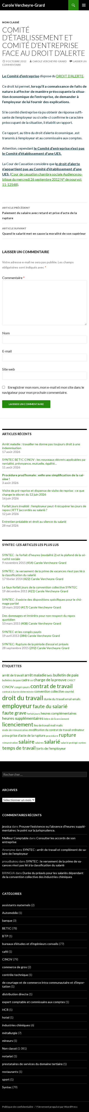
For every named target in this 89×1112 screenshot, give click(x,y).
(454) (29, 563)
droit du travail (22, 697)
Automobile (10, 913)
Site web (8, 369)
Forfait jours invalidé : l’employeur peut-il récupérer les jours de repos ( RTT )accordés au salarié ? (44, 508)
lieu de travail (42, 725)
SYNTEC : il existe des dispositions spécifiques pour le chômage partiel (42, 601)
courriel (69, 691)
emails (76, 699)
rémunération (10, 742)
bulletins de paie (11, 680)
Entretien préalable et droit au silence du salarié (34, 521)
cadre (25, 680)
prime (6, 735)
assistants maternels (16, 905)
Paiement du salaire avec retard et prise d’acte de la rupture (39, 213)
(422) (26, 579)
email (68, 699)
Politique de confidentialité (17, 1106)
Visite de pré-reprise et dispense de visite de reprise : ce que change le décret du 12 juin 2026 (43, 492)
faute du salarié (50, 706)
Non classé (10, 22)
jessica (6, 826)
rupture (67, 735)
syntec (82, 742)
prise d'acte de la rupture (27, 735)
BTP (5, 936)
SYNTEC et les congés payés (21, 632)
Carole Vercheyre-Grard (23, 5)
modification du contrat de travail (50, 730)
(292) (32, 648)
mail (53, 725)
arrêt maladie (35, 675)
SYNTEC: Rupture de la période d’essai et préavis (35, 644)
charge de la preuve (50, 680)
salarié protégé (69, 742)
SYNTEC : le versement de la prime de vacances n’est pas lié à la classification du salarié (43, 573)
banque (7, 920)
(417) (24, 607)
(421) (31, 591)
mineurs (7, 1040)
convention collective (49, 691)
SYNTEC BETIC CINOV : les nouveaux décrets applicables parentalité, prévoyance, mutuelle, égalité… (44, 461)
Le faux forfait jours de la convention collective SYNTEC (39, 587)
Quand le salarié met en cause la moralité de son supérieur (44, 231)
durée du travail (54, 699)
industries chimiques (16, 1025)
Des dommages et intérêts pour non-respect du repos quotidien (38, 617)
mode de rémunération (15, 730)
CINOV (8, 687)
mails (59, 725)
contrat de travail (51, 686)
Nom (6, 333)
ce (31, 680)
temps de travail (19, 748)
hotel (5, 1017)
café (5, 951)
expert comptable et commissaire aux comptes (33, 1002)
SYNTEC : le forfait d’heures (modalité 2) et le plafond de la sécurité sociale (44, 557)
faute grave (14, 713)
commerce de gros (14, 967)
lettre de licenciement (56, 718)
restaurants (10, 1071)
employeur (17, 705)
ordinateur (78, 730)
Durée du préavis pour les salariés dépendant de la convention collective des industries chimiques (42, 875)
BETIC (6, 928)
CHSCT (71, 680)
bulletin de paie (66, 675)
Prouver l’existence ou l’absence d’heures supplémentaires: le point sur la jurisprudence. (44, 828)
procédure (52, 735)
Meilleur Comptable (15, 838)
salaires (39, 742)
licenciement (17, 724)
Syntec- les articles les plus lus (30, 545)
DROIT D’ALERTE (69, 76)
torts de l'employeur (51, 748)
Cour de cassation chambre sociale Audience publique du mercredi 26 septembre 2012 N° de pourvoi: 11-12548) (42, 179)
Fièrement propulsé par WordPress (57, 1106)
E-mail (7, 351)
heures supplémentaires (22, 718)
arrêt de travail (13, 675)
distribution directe (15, 994)
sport (6, 1079)
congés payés (22, 687)
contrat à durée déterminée (18, 691)
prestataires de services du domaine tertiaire (32, 1064)
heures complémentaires (58, 713)
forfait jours (33, 713)
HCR (5, 1009)
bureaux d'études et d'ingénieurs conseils (30, 944)
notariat (7, 1056)
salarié (52, 741)
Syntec (7, 1087)
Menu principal (84, 5)
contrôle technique (15, 975)
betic (49, 675)
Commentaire (13, 278)
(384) (23, 635)
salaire (26, 741)
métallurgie (9, 1033)
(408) (24, 623)
